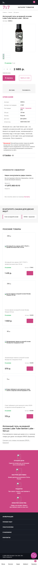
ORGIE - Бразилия (25, 108)
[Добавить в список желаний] (32, 27)
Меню (3, 564)
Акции (18, 564)
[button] (34, 555)
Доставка (12, 90)
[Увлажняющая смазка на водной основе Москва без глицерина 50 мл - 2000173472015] (19, 342)
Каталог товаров (26, 7)
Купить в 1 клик (25, 78)
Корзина (34, 562)
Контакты (27, 197)
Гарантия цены (7, 72)
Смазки (10, 12)
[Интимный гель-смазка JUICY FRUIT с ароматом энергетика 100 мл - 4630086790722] (19, 247)
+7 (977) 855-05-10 (12, 186)
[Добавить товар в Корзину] (30, 273)
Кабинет (25, 564)
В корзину (9, 78)
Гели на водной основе (11, 217)
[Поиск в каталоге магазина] (24, 2)
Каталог (10, 564)
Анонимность (26, 90)
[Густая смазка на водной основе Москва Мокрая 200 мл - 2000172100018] (19, 294)
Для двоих (16, 12)
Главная (5, 12)
